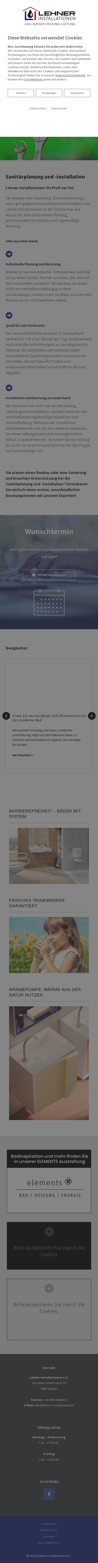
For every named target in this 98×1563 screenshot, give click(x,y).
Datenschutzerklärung (70, 75)
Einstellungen (49, 93)
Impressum (59, 108)
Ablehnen (21, 93)
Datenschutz (38, 108)
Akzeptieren (77, 93)
